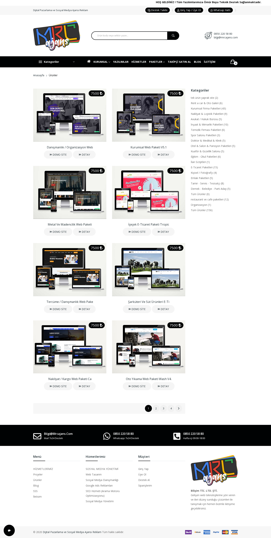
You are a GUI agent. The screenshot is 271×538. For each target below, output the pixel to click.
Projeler (38, 474)
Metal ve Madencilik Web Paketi (70, 224)
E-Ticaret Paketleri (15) (204, 167)
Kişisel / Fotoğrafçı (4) (204, 172)
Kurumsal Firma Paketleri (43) (208, 108)
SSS (35, 491)
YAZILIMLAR (120, 61)
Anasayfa (38, 75)
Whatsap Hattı (221, 10)
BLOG (197, 61)
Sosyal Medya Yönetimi (100, 501)
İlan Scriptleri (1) (200, 162)
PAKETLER (156, 61)
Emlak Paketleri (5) (202, 178)
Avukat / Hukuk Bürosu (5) (206, 119)
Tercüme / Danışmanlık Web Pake (69, 302)
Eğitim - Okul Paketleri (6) (206, 156)
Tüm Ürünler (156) (202, 210)
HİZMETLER (138, 61)
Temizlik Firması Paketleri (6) (208, 130)
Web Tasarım (94, 474)
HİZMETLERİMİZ (43, 469)
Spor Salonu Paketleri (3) (205, 135)
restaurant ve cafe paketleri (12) (210, 199)
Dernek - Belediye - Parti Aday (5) (210, 188)
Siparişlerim (145, 485)
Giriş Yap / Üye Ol (190, 10)
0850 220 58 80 (223, 33)
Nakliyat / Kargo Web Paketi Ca (69, 379)
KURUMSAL (100, 61)
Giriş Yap (143, 469)
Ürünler (37, 480)
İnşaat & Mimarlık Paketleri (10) (209, 124)
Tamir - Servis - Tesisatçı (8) (207, 183)
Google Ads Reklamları (99, 485)
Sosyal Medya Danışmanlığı (102, 480)
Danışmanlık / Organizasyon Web (70, 147)
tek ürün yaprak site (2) (204, 97)
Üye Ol (142, 474)
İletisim (37, 496)
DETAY (85, 154)
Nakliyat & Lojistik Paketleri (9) (209, 114)
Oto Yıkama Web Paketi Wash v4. (148, 379)
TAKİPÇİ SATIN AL (179, 61)
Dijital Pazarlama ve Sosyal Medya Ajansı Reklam (72, 532)
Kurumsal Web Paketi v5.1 (149, 147)
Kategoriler (51, 61)
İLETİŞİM (209, 61)
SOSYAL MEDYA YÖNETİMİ (102, 469)
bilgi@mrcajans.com (226, 37)
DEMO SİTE (59, 154)
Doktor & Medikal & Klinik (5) (208, 140)
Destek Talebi (158, 10)
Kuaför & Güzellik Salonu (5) (207, 151)
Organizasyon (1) (201, 205)
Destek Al (144, 480)
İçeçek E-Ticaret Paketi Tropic (148, 224)
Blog (36, 485)
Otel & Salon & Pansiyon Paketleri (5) (213, 146)
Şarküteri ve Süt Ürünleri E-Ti (148, 302)
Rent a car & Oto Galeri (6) (207, 103)
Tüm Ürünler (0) (200, 194)
